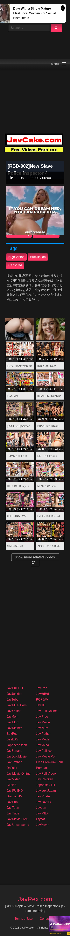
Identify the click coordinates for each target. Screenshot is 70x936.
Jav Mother (14, 728)
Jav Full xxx (44, 750)
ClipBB (12, 785)
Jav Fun (12, 802)
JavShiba (42, 745)
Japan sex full (45, 785)
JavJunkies (14, 693)
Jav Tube (13, 813)
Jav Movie (43, 722)
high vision (16, 257)
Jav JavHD (43, 802)
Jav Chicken (44, 779)
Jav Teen (13, 807)
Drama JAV (14, 796)
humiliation (38, 257)
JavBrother (14, 762)
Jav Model (43, 739)
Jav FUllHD (15, 790)
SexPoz (12, 733)
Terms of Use (24, 918)
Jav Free (42, 716)
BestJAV (12, 739)
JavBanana (14, 750)
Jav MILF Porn (17, 705)
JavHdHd (42, 693)
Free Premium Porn (49, 762)
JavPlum (42, 728)
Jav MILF (42, 813)
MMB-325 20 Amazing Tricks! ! (17, 548)
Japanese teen (17, 745)
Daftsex (12, 767)
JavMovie (42, 824)
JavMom (12, 716)
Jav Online (14, 711)
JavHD (41, 705)
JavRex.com (35, 899)
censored (15, 265)
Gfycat (40, 819)
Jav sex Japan (46, 790)
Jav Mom (13, 722)
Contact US (48, 918)
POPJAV (42, 699)
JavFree (41, 688)
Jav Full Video (46, 773)
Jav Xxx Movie (17, 756)
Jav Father (43, 733)
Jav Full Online (46, 711)
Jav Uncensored (18, 824)
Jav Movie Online (19, 773)
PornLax (42, 767)
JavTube (12, 699)
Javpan (41, 807)
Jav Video (13, 779)
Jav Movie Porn (46, 756)
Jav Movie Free (17, 819)
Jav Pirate (43, 796)
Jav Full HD (15, 688)
